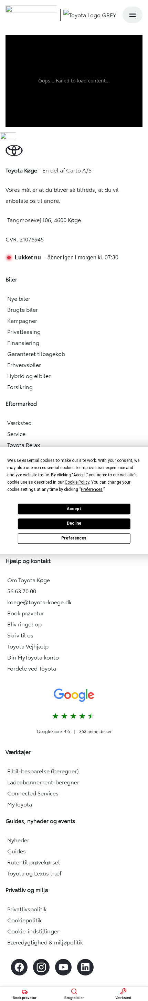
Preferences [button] (92, 489)
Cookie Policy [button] (77, 482)
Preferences (73, 538)
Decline (74, 523)
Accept (74, 508)
